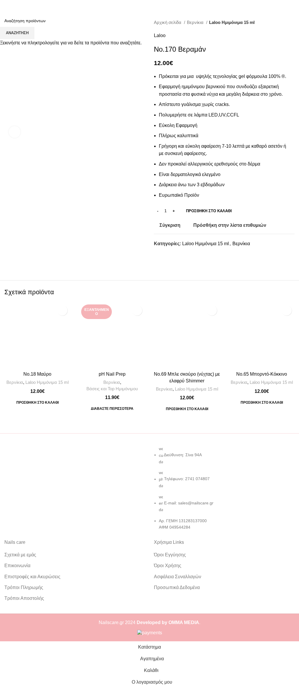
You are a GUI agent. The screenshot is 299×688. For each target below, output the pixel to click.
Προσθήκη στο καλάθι (209, 211)
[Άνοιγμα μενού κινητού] (6, 6)
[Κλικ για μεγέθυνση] (14, 132)
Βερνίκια (14, 382)
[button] (37, 402)
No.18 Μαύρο (37, 374)
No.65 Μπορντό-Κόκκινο (261, 374)
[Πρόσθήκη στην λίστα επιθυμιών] (62, 310)
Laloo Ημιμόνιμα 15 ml (47, 382)
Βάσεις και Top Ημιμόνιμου (112, 388)
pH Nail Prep (112, 374)
